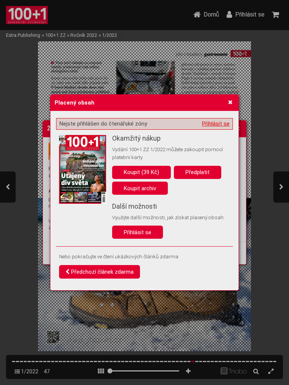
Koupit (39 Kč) (141, 172)
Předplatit (198, 172)
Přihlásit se (216, 123)
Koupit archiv (140, 188)
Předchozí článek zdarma (102, 271)
